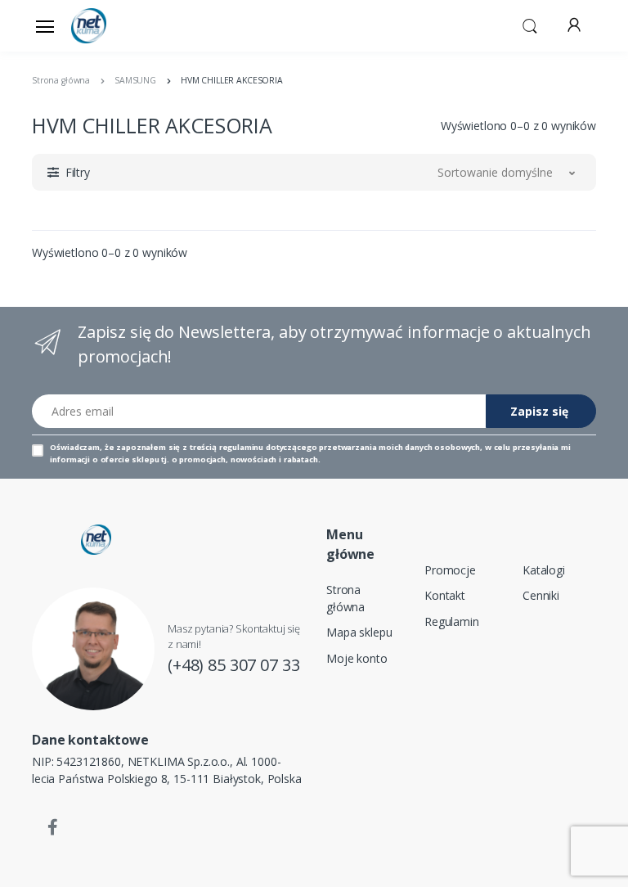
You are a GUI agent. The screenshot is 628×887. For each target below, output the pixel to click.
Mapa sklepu (359, 632)
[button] (530, 24)
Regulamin (451, 621)
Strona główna (345, 598)
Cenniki (541, 595)
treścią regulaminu (226, 447)
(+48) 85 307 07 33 (233, 665)
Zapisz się (539, 411)
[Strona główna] (113, 25)
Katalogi (544, 570)
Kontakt (444, 595)
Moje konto (357, 658)
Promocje (450, 570)
